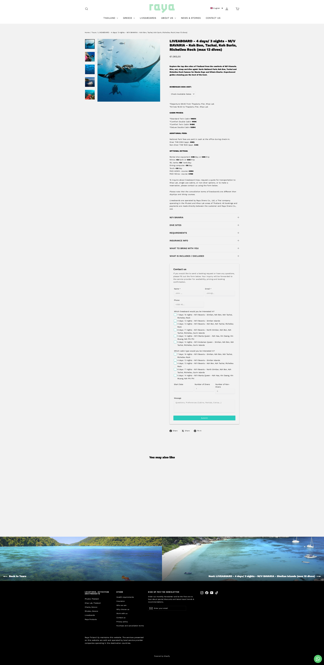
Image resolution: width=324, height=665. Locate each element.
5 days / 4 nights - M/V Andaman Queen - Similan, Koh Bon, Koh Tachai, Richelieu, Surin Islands (205, 343)
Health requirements (125, 597)
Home (87, 32)
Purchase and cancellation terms (130, 626)
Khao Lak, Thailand (92, 603)
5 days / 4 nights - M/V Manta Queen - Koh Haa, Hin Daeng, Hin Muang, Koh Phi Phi (205, 337)
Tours (94, 32)
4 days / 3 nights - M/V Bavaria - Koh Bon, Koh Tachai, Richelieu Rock (205, 325)
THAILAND (109, 18)
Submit (204, 418)
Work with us (121, 613)
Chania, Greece (91, 607)
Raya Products (91, 619)
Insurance (120, 601)
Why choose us (122, 609)
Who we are (121, 605)
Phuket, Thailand (92, 599)
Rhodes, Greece (91, 611)
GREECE (128, 18)
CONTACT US (213, 18)
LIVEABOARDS (148, 18)
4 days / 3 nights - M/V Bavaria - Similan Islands (198, 321)
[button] (216, 8)
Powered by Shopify (162, 656)
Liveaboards (90, 615)
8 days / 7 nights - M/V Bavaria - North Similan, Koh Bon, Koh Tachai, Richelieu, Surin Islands (204, 331)
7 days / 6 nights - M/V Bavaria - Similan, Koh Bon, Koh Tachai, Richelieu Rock (204, 316)
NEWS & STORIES (191, 18)
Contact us (121, 618)
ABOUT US (167, 18)
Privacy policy (122, 622)
